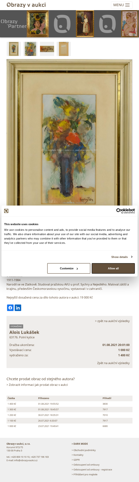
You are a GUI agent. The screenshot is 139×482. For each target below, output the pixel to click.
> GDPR (76, 459)
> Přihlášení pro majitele (84, 474)
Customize (66, 268)
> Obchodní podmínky (84, 450)
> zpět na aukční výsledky (112, 321)
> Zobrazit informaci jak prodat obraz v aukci (37, 385)
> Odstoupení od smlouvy (86, 464)
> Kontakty (77, 454)
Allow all (113, 268)
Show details (119, 256)
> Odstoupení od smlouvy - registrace (92, 469)
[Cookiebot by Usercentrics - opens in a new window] (119, 211)
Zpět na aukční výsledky (113, 363)
